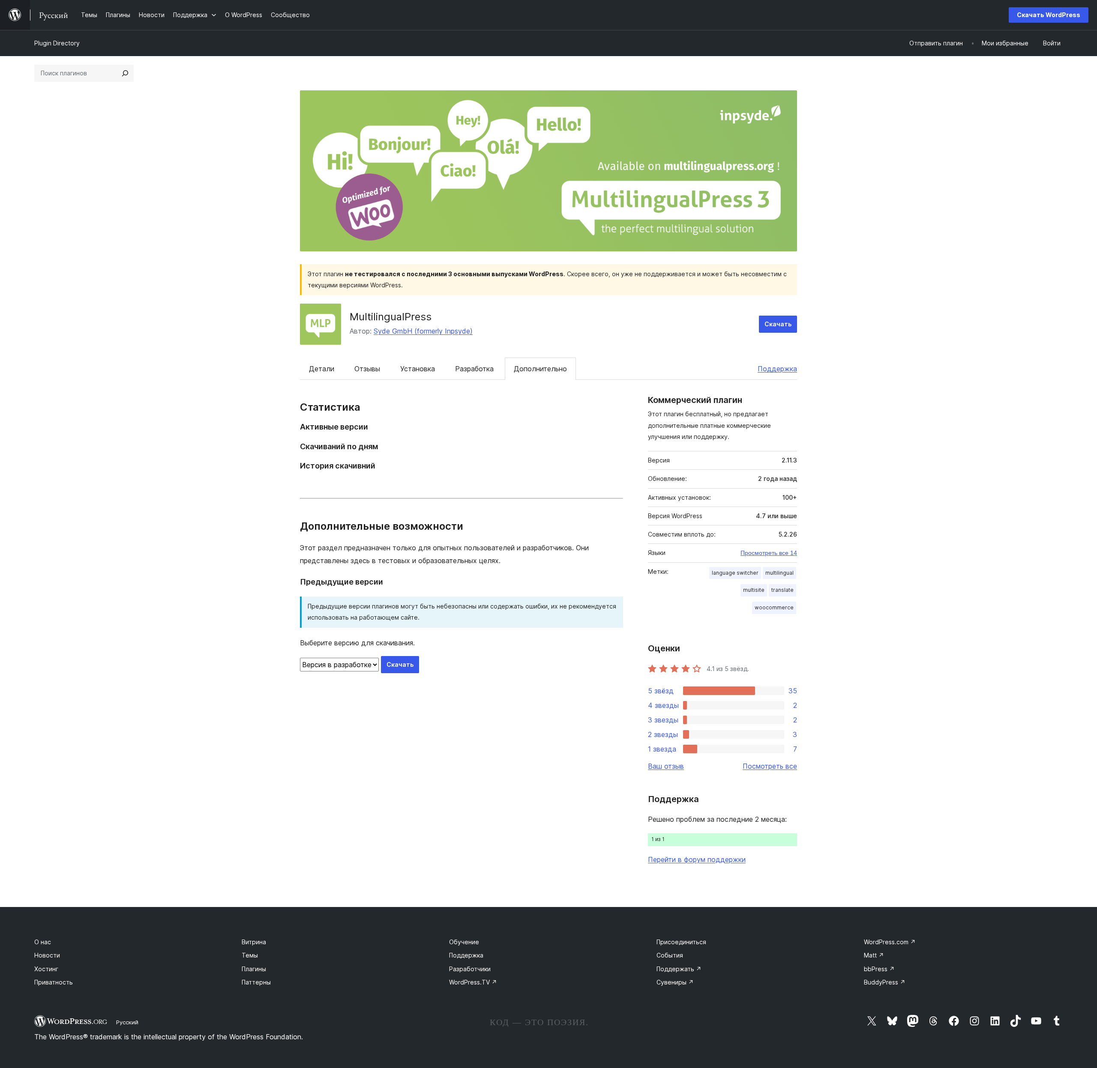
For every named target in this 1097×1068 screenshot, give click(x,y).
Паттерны (256, 982)
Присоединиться (681, 942)
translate (782, 590)
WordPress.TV (473, 982)
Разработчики (470, 969)
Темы (250, 955)
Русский (127, 1022)
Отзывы (367, 368)
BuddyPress (884, 982)
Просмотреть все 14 (768, 552)
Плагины (254, 969)
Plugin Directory (57, 43)
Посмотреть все (770, 766)
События (669, 955)
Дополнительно (540, 368)
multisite (753, 590)
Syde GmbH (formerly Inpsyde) (423, 331)
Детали (321, 368)
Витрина (254, 942)
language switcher (735, 573)
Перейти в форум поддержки (697, 859)
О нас (42, 942)
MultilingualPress (391, 316)
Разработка (474, 368)
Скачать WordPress (1048, 14)
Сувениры (675, 982)
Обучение (464, 942)
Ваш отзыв (666, 766)
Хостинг (46, 969)
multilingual (779, 573)
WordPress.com (890, 942)
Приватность (53, 982)
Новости (47, 955)
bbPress (879, 969)
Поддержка (777, 368)
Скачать (777, 324)
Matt (874, 955)
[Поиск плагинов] (125, 73)
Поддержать (678, 969)
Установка (417, 368)
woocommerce (774, 607)
